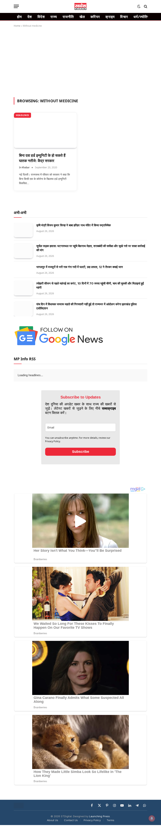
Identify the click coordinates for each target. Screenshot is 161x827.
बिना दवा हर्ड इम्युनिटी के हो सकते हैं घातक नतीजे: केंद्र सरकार (42, 158)
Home (17, 25)
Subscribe (80, 460)
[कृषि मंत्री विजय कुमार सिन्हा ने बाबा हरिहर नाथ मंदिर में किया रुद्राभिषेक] (23, 230)
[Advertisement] (80, 61)
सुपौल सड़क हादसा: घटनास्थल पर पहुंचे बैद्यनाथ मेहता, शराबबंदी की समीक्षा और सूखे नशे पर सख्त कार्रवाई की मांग (90, 248)
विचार (124, 16)
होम (19, 16)
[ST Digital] (80, 6)
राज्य (53, 16)
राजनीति (68, 16)
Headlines (22, 115)
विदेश (41, 16)
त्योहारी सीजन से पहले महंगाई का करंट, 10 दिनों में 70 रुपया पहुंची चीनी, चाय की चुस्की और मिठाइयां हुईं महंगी (90, 285)
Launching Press (99, 825)
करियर (95, 16)
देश (29, 16)
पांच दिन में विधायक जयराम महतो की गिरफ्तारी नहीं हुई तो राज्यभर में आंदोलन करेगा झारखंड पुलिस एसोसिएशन (86, 306)
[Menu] (16, 6)
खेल (82, 16)
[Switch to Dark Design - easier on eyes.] (138, 6)
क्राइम (110, 16)
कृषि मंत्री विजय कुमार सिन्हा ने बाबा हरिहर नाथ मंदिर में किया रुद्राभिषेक (73, 225)
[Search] (145, 6)
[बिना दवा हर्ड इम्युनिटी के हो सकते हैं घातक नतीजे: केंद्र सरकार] (45, 130)
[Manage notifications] (152, 818)
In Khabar (24, 167)
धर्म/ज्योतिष (141, 16)
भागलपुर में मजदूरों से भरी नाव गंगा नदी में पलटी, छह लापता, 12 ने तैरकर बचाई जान (79, 267)
